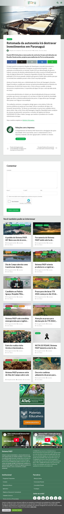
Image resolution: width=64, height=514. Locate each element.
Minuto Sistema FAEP (40, 306)
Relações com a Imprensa (15, 50)
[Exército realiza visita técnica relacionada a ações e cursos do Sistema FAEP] (17, 336)
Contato (5, 482)
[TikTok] (51, 498)
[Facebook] (39, 498)
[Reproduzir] (4, 447)
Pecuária (8, 252)
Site (41, 190)
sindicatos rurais (24, 461)
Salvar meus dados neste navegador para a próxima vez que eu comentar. (25, 196)
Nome (8, 190)
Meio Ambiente (15, 225)
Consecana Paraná (39, 482)
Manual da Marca (7, 485)
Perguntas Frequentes (9, 478)
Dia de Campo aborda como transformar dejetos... (16, 265)
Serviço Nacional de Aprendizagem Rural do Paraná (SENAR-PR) (16, 460)
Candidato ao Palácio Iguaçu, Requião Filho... (14, 292)
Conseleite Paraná (39, 485)
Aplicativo (5, 488)
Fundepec (36, 488)
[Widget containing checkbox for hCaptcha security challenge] (19, 201)
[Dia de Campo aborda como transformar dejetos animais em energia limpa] (17, 255)
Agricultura (38, 252)
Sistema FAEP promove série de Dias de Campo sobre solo (17, 373)
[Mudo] (26, 447)
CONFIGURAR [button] (6, 510)
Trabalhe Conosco (8, 495)
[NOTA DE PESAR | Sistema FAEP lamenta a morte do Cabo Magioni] (47, 336)
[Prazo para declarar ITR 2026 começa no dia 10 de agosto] (47, 282)
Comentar (36, 50)
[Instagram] (34, 498)
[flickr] (55, 498)
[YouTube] (47, 498)
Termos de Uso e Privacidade (11, 499)
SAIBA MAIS (33, 507)
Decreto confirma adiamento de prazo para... (46, 373)
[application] (16, 440)
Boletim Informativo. (28, 120)
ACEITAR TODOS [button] (17, 510)
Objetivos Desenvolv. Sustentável (12, 492)
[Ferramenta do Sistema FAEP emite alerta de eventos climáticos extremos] (47, 228)
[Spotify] (60, 498)
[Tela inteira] (29, 447)
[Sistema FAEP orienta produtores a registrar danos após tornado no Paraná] (47, 255)
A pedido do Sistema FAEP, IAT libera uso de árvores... (16, 238)
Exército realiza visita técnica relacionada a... (14, 346)
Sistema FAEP (27, 456)
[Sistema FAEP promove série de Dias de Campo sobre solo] (17, 363)
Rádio (48, 306)
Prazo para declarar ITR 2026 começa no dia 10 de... (46, 292)
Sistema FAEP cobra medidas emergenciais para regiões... (17, 319)
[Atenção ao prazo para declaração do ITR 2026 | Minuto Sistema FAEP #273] (47, 309)
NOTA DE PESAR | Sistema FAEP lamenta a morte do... (46, 346)
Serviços (9, 39)
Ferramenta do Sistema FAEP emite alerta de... (44, 238)
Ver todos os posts (21, 138)
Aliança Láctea (38, 478)
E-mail (25, 190)
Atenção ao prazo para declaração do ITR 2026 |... (46, 319)
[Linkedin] (43, 498)
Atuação (8, 225)
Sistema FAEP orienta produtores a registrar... (45, 265)
